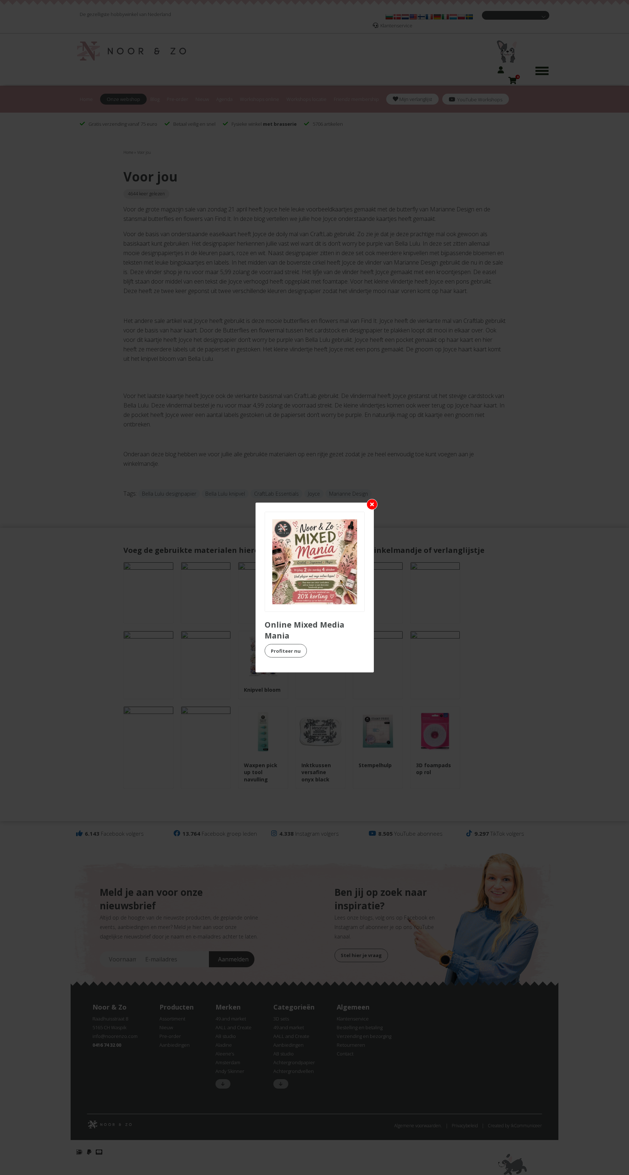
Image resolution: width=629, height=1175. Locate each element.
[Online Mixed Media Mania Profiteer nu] (315, 562)
